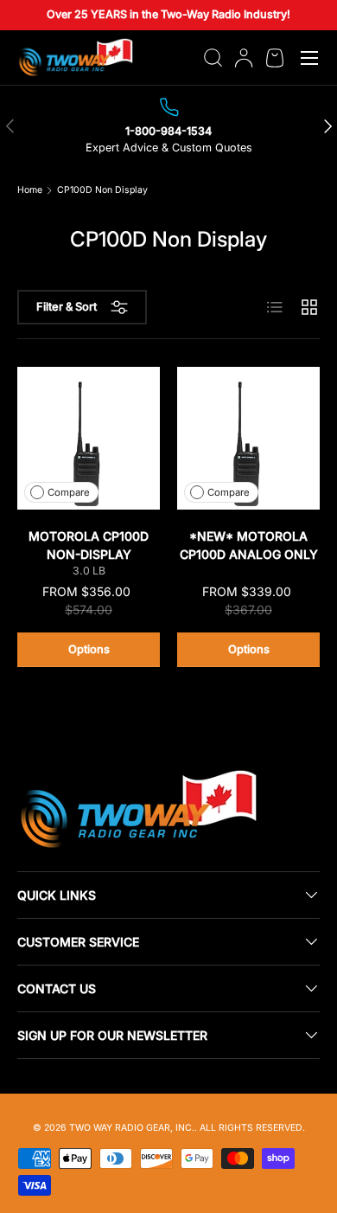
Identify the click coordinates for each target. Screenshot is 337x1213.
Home (29, 191)
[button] (274, 58)
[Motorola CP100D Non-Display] (88, 438)
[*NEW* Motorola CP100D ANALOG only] (248, 438)
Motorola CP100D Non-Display (89, 545)
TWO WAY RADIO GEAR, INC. (131, 1127)
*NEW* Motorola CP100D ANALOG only (249, 545)
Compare (69, 492)
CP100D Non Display (102, 191)
